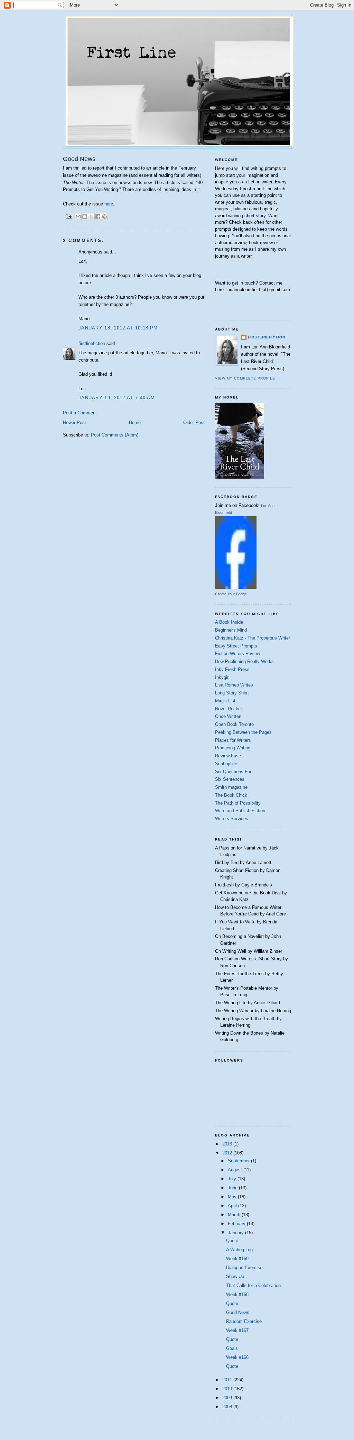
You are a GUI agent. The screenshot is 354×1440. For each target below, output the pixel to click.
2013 (227, 1143)
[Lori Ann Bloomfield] (236, 587)
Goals (232, 1348)
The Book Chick (231, 795)
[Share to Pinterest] (104, 216)
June (233, 1187)
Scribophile (226, 763)
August (235, 1169)
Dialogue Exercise (244, 1267)
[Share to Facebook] (97, 216)
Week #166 (237, 1357)
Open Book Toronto (234, 724)
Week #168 (237, 1294)
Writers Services (231, 818)
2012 (227, 1152)
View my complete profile (245, 378)
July (232, 1178)
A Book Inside (229, 622)
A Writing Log (239, 1249)
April (233, 1205)
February (237, 1223)
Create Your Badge (231, 594)
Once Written (228, 716)
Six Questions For (233, 771)
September (239, 1160)
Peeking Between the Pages (243, 732)
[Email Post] (69, 216)
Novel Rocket (228, 708)
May (233, 1196)
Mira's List (225, 700)
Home (135, 422)
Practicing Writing (232, 747)
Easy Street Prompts (236, 646)
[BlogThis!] (84, 216)
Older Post (194, 422)
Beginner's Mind (231, 630)
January (236, 1232)
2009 (227, 1397)
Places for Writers (233, 740)
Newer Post (74, 422)
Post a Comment (80, 412)
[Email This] (78, 216)
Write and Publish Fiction (240, 810)
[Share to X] (91, 216)
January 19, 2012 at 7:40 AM (116, 397)
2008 (227, 1406)
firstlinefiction (91, 343)
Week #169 (237, 1258)
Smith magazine (231, 787)
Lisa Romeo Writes (234, 685)
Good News (237, 1312)
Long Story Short (232, 692)
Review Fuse (228, 755)
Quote (232, 1240)
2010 (227, 1388)
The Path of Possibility (238, 803)
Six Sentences (229, 779)
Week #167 (237, 1330)
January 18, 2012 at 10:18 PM (118, 327)
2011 (227, 1379)
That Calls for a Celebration (253, 1285)
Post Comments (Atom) (114, 435)
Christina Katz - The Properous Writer (252, 638)
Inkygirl (222, 677)
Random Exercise (244, 1321)
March (235, 1214)
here (108, 204)
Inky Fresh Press (232, 669)
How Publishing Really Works (244, 661)
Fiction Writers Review (237, 653)
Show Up (235, 1276)
